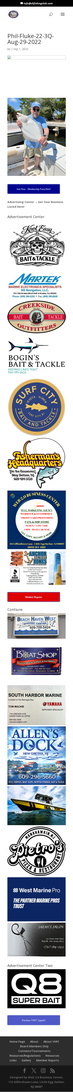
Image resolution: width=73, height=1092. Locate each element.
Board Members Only (34, 1046)
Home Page (17, 1041)
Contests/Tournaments (34, 1051)
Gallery (26, 1060)
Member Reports (47, 1060)
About (34, 1041)
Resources (52, 1055)
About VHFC (51, 1041)
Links (13, 1060)
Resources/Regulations (25, 1055)
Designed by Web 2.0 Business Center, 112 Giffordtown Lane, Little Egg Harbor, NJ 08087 (36, 1081)
